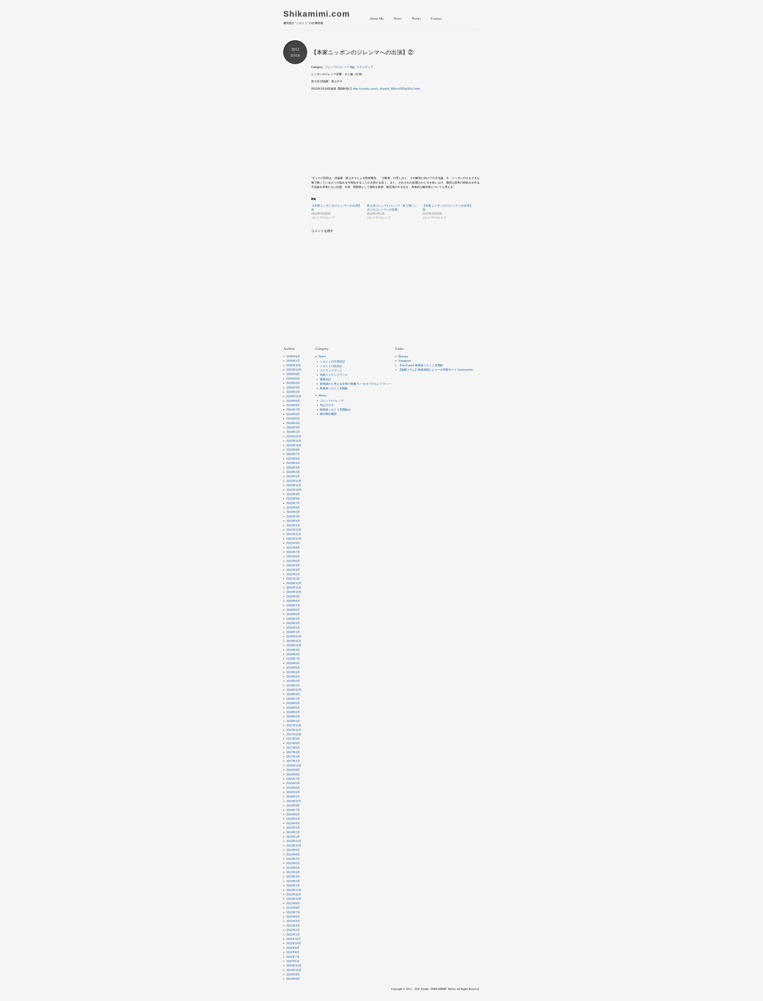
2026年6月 (293, 356)
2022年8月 (293, 498)
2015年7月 (293, 778)
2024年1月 (293, 431)
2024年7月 (293, 409)
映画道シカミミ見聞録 (334, 388)
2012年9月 (293, 903)
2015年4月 (293, 792)
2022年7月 (293, 503)
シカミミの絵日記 (331, 366)
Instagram (404, 360)
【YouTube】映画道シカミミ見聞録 (420, 365)
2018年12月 (293, 689)
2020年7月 (293, 605)
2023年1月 (293, 476)
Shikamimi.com (316, 14)
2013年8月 (293, 854)
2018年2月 (293, 716)
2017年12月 (293, 725)
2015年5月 (293, 787)
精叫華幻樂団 (328, 413)
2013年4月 (293, 872)
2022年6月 (293, 507)
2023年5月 (293, 458)
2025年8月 (293, 374)
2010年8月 (293, 978)
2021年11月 (293, 534)
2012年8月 (293, 907)
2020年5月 (293, 614)
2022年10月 (293, 489)
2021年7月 (293, 552)
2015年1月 (293, 796)
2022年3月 (293, 520)
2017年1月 (293, 760)
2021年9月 (293, 543)
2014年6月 (293, 814)
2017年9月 (293, 738)
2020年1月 (293, 632)
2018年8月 (293, 694)
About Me (377, 18)
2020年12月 (293, 583)
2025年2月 (293, 391)
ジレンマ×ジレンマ (337, 67)
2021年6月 (293, 556)
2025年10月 (293, 369)
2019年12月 (293, 636)
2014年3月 (293, 827)
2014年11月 (293, 801)
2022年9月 (293, 494)
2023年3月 (293, 467)
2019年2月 (293, 680)
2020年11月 (293, 587)
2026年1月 (293, 360)
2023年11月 (293, 440)
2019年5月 (293, 667)
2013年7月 (293, 858)
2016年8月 (293, 769)
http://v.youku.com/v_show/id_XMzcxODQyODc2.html (386, 88)
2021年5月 (293, 560)
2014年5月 (293, 818)
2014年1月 (293, 836)
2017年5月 (293, 747)
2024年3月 (293, 427)
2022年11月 (293, 485)
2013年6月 (293, 863)
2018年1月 (293, 721)
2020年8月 (293, 600)
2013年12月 (293, 841)
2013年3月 (293, 876)
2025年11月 (293, 365)
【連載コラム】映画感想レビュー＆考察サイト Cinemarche (435, 369)
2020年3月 (293, 623)
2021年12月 (293, 529)
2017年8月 (293, 743)
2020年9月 (293, 596)
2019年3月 (293, 676)
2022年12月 (293, 480)
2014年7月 (293, 810)
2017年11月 (293, 729)
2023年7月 (293, 454)
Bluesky (403, 356)
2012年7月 (293, 912)
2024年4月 (293, 423)
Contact (436, 18)
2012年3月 (293, 925)
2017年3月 (293, 756)
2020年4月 (293, 618)
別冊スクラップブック (334, 374)
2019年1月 (293, 685)
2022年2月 (293, 525)
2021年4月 (293, 565)
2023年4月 (293, 463)
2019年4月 (293, 672)
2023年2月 (293, 471)
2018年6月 (293, 703)
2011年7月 (292, 956)
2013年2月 (293, 881)
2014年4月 (293, 823)
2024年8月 (293, 405)
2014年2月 (293, 832)
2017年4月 (293, 752)
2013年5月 (293, 867)
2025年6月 (293, 378)
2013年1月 (293, 885)
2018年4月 (293, 712)
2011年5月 (292, 961)
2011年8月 (292, 952)
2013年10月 (293, 845)
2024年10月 (293, 396)
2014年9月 (293, 805)
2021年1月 (293, 578)
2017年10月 (293, 734)
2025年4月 (293, 383)
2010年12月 (293, 965)
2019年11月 (293, 641)
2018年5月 (293, 707)
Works (416, 18)
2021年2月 (293, 574)
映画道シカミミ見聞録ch (335, 409)
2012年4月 (293, 921)
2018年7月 (293, 698)
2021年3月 (293, 569)
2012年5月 (293, 916)
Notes (398, 18)
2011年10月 (293, 943)
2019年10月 (293, 645)
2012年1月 (293, 934)
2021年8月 (293, 547)
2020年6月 (293, 609)
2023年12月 (293, 436)
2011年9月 (292, 947)
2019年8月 (293, 654)
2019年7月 (293, 658)
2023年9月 (293, 449)
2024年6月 (293, 414)
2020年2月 (293, 627)
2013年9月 (293, 849)
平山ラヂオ (327, 405)
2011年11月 (293, 938)
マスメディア (365, 67)
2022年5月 (293, 511)
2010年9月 (293, 974)
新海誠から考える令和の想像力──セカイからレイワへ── (356, 383)
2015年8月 (293, 774)
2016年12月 (293, 765)
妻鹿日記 (325, 379)
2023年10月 (293, 445)
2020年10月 (293, 591)
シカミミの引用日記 (332, 361)
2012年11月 (293, 894)
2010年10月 (293, 970)
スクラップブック (331, 370)
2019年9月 (293, 649)
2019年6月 (293, 663)
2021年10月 (293, 538)
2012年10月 (293, 898)
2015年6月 (293, 783)
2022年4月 (293, 516)
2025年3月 (293, 387)
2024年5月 (293, 418)
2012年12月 (293, 890)
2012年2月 (293, 929)
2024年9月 (293, 400)
